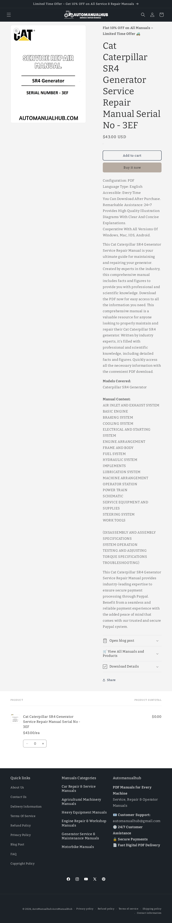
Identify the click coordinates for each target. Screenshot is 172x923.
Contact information (149, 913)
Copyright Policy (22, 863)
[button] (8, 14)
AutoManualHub (62, 909)
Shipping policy (152, 908)
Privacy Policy (20, 835)
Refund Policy (20, 825)
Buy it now (132, 167)
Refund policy (106, 908)
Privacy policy (85, 908)
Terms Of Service (23, 816)
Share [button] (111, 680)
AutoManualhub (42, 909)
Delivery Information (26, 806)
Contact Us (18, 797)
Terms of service (128, 908)
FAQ (13, 854)
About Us (17, 787)
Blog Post (17, 844)
